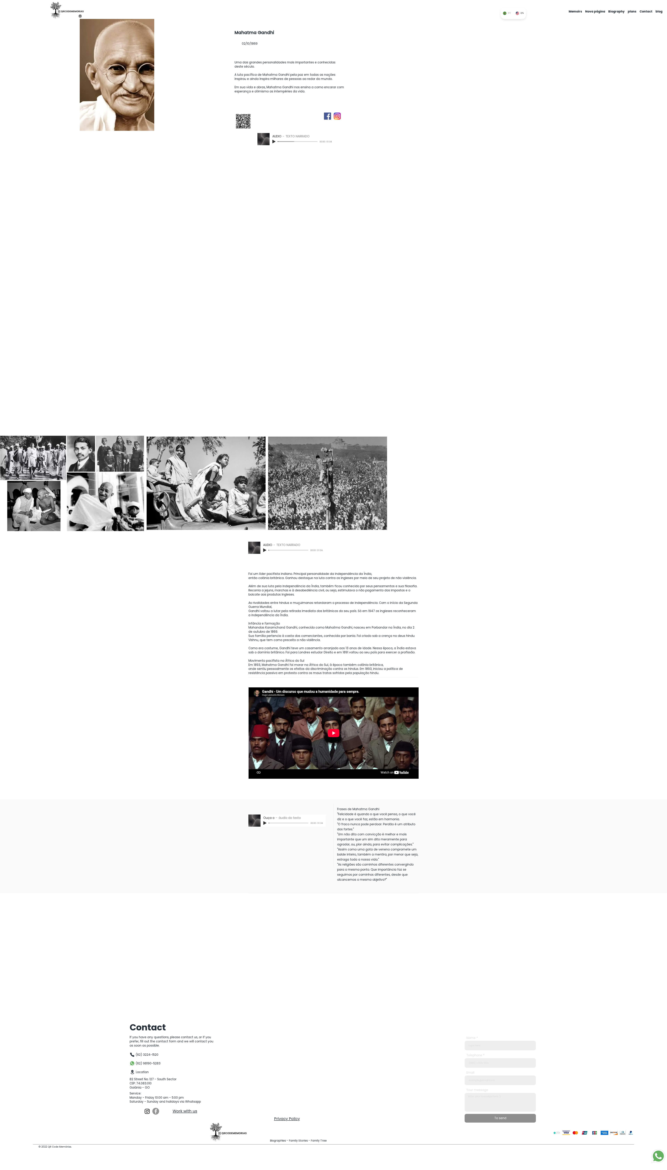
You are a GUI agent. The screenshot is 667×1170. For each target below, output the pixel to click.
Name (471, 1037)
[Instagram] (147, 1111)
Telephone (474, 1055)
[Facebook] (155, 1111)
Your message (477, 1090)
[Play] (273, 141)
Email (470, 1072)
